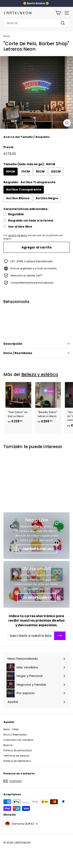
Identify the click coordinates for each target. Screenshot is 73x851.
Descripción (13, 344)
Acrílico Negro (47, 198)
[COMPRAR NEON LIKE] (36, 535)
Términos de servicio (16, 755)
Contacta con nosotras (18, 740)
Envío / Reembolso (17, 353)
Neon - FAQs (11, 729)
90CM (40, 171)
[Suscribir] (59, 636)
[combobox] (36, 23)
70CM (25, 171)
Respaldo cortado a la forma (30, 221)
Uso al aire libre (20, 227)
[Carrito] (58, 13)
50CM (10, 171)
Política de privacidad (17, 750)
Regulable (16, 214)
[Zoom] (67, 123)
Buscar (8, 745)
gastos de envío (17, 235)
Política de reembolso (17, 761)
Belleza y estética (39, 374)
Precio (8, 147)
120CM (56, 171)
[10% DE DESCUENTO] (36, 584)
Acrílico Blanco (18, 198)
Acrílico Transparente (23, 189)
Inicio (6, 36)
